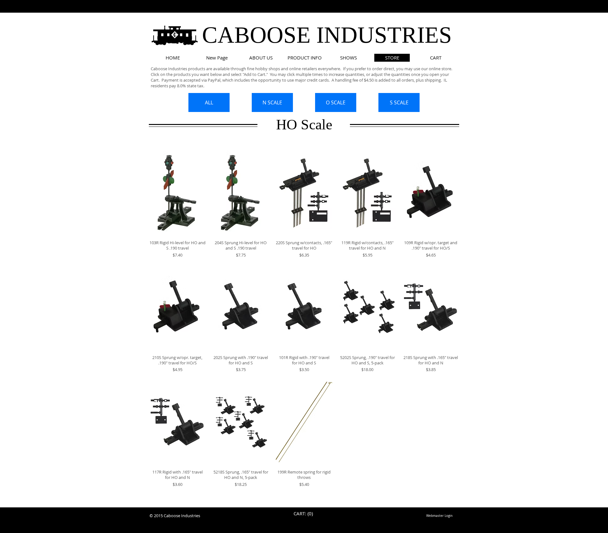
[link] (304, 514)
